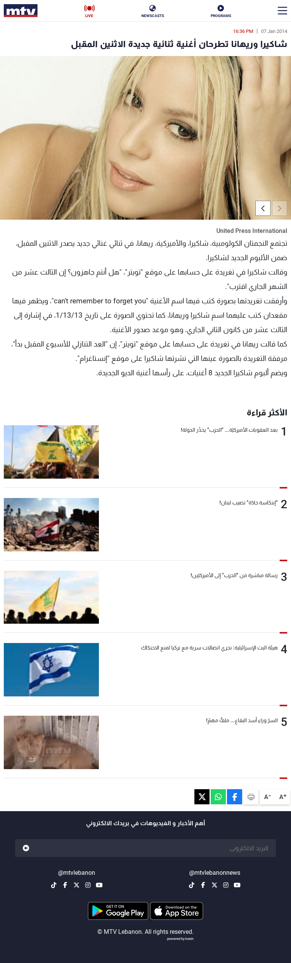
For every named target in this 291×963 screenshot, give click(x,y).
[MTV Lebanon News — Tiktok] (191, 885)
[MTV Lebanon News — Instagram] (226, 885)
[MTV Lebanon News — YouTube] (237, 885)
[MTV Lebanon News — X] (214, 885)
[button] (263, 208)
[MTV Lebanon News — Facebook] (203, 885)
